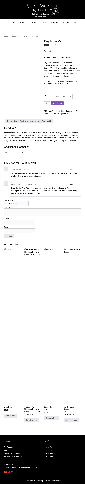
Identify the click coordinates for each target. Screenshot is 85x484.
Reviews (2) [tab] (46, 121)
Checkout (65, 22)
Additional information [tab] (29, 121)
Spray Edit (23, 36)
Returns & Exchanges (12, 453)
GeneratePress (56, 481)
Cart (74, 22)
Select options (32, 420)
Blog (44, 22)
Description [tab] (12, 121)
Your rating (9, 204)
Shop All (47, 114)
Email (7, 227)
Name (7, 218)
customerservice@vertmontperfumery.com (20, 467)
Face (78, 111)
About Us (33, 22)
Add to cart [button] (10, 416)
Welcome (12, 22)
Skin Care (55, 114)
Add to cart (57, 103)
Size (46, 96)
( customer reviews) (62, 45)
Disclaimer (49, 456)
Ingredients (49, 450)
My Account (54, 22)
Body (63, 111)
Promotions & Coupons (13, 456)
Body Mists (70, 111)
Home (6, 36)
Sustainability (50, 453)
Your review (9, 207)
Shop (22, 22)
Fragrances (14, 36)
